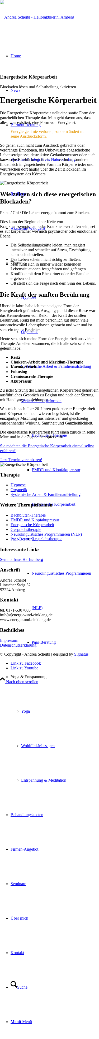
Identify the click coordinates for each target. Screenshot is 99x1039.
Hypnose (18, 485)
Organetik (19, 489)
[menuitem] (55, 453)
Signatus (81, 654)
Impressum (9, 640)
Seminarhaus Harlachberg (21, 559)
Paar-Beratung (23, 539)
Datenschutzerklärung (18, 645)
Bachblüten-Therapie (28, 515)
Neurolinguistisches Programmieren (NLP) (46, 534)
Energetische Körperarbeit (32, 524)
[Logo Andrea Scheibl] (37, 17)
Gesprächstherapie (26, 529)
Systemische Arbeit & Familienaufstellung (46, 494)
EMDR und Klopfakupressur (35, 520)
